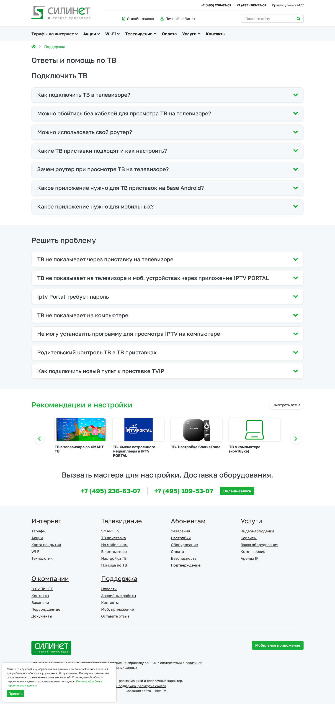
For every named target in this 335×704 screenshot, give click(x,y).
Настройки (181, 538)
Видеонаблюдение (257, 531)
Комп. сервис (253, 551)
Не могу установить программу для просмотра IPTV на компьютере (128, 333)
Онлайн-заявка (140, 18)
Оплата (169, 33)
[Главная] (33, 46)
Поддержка (54, 46)
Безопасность (183, 558)
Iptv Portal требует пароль (73, 296)
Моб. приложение (117, 609)
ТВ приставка (113, 538)
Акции (89, 33)
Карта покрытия (46, 544)
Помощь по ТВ (114, 565)
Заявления (180, 531)
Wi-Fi (110, 33)
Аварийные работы (118, 595)
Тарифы (38, 531)
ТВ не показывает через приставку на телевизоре (105, 259)
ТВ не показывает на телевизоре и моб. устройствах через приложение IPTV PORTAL (153, 277)
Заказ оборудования (259, 544)
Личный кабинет (180, 18)
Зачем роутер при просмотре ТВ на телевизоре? (103, 169)
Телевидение (138, 33)
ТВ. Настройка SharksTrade (195, 447)
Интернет (46, 521)
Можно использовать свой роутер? (84, 132)
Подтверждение (185, 565)
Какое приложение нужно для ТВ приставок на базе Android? (120, 187)
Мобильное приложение (277, 645)
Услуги (189, 33)
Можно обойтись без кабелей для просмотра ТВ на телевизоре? (124, 113)
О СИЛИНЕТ (42, 589)
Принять (15, 693)
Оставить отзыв (115, 616)
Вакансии (40, 602)
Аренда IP (249, 558)
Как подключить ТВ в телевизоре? (83, 94)
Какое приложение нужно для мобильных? (95, 206)
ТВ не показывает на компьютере (82, 315)
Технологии (42, 558)
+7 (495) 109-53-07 (251, 5)
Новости (109, 589)
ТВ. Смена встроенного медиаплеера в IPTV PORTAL (134, 451)
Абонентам (188, 521)
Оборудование (184, 544)
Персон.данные (45, 609)
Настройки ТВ (114, 558)
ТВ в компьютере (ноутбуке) (244, 449)
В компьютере (114, 551)
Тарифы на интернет (52, 33)
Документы (41, 616)
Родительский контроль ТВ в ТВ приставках (97, 352)
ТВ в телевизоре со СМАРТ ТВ (79, 449)
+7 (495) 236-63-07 (216, 5)
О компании (50, 578)
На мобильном (114, 544)
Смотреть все (285, 405)
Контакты (216, 33)
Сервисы (249, 538)
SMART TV (110, 531)
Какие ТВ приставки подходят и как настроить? (102, 150)
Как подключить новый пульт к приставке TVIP (100, 371)
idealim (160, 691)
